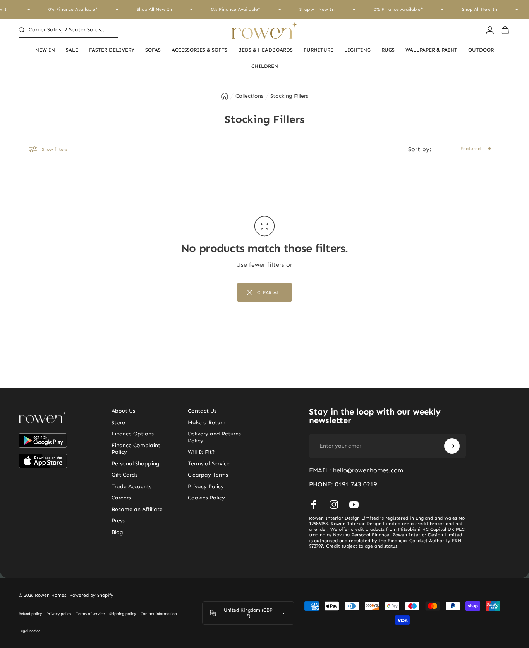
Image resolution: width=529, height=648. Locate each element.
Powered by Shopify (91, 595)
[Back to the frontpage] (224, 96)
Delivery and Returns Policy (214, 437)
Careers (121, 497)
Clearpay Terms (208, 475)
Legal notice (29, 631)
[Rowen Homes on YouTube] (354, 504)
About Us (123, 411)
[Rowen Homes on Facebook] (313, 504)
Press (118, 520)
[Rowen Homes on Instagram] (333, 504)
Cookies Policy (206, 497)
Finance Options (133, 433)
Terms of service (90, 614)
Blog (117, 532)
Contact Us (202, 411)
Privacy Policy (206, 486)
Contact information (159, 614)
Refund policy (30, 614)
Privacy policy (58, 614)
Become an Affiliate (137, 509)
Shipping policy (122, 614)
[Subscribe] (452, 446)
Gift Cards (124, 475)
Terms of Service (209, 463)
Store (118, 422)
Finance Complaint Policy (136, 449)
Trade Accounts (131, 486)
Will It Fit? (201, 452)
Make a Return (206, 422)
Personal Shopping (136, 463)
